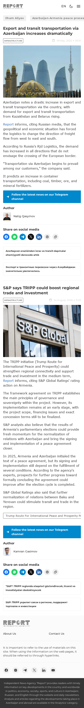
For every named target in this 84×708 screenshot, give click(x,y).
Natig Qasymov (24, 216)
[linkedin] (39, 237)
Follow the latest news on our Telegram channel (40, 197)
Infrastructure (13, 41)
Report (8, 124)
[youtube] (53, 670)
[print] (47, 237)
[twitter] (31, 237)
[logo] (13, 6)
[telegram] (23, 237)
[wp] (14, 237)
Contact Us (56, 633)
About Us (9, 633)
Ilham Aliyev (14, 18)
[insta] (16, 670)
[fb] (6, 237)
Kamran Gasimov (25, 551)
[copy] (55, 237)
